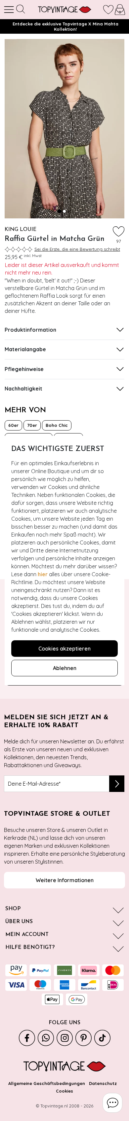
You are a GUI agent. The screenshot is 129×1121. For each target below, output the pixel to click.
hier (43, 574)
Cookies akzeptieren (64, 648)
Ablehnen (64, 668)
